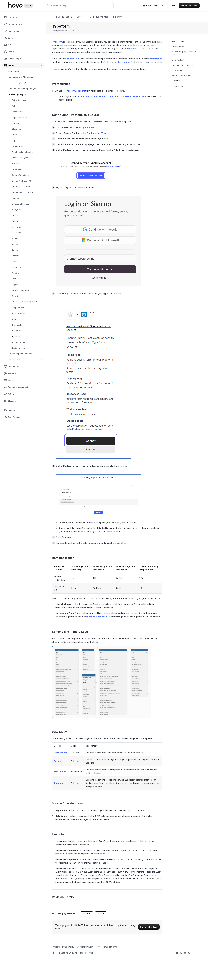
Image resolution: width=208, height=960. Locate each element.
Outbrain (16, 256)
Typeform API (74, 58)
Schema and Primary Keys (183, 65)
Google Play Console (21, 186)
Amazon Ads (17, 111)
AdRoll (14, 106)
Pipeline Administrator (134, 96)
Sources (81, 17)
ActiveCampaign (19, 100)
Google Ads (17, 169)
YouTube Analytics (20, 342)
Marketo (15, 238)
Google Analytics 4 (20, 175)
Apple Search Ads (20, 117)
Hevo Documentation (62, 17)
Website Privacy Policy (63, 947)
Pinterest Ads (18, 267)
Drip (13, 140)
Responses (60, 771)
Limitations (177, 81)
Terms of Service (110, 947)
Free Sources (14, 71)
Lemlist (15, 215)
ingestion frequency (96, 616)
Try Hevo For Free (149, 927)
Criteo (14, 135)
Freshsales (17, 163)
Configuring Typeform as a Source (184, 53)
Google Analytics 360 (21, 181)
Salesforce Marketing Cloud (24, 302)
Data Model (177, 70)
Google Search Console (22, 192)
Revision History (179, 86)
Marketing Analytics (17, 94)
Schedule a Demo (189, 5)
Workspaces (60, 752)
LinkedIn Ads (17, 221)
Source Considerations (182, 75)
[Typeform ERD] (101, 682)
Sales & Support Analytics (20, 353)
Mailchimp (16, 227)
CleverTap (16, 129)
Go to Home (151, 5)
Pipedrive (16, 273)
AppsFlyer (16, 123)
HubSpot (15, 198)
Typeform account (75, 90)
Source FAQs (14, 359)
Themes (58, 783)
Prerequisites (178, 46)
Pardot (15, 261)
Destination (156, 58)
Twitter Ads (17, 330)
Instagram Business (20, 204)
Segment (16, 284)
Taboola (15, 319)
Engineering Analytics (18, 83)
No (102, 913)
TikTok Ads (17, 325)
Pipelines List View (96, 133)
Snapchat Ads (18, 307)
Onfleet (15, 250)
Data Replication (179, 60)
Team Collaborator (109, 96)
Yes (88, 913)
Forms (57, 761)
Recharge (16, 279)
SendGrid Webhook (20, 290)
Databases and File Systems (21, 77)
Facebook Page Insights (22, 152)
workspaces (130, 48)
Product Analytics (16, 348)
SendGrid (16, 296)
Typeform (16, 336)
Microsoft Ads (18, 244)
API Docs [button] (169, 5)
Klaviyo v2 (16, 210)
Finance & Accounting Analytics (22, 88)
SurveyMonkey (18, 313)
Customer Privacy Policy (88, 947)
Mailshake (16, 233)
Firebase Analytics (20, 158)
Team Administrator (87, 96)
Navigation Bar (86, 127)
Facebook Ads (18, 146)
